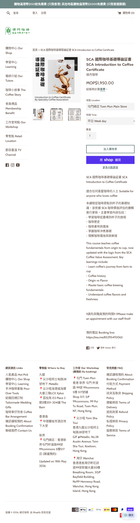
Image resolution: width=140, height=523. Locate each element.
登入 (35, 13)
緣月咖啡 (24, 512)
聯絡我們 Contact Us (18, 430)
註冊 (43, 13)
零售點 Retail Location (13, 138)
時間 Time (91, 114)
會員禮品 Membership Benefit (13, 108)
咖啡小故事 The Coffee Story (15, 92)
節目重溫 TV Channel (13, 152)
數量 (88, 129)
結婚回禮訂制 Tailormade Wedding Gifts (18, 402)
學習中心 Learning (11, 64)
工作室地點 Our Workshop (15, 125)
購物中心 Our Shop (14, 50)
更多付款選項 (110, 167)
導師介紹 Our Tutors (14, 78)
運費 (102, 89)
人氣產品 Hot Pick (16, 374)
